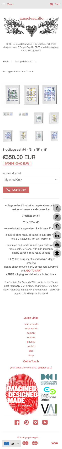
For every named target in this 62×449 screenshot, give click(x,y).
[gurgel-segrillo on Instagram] (35, 423)
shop (31, 355)
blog (31, 350)
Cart (56, 4)
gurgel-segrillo (32, 437)
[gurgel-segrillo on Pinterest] (26, 423)
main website (31, 324)
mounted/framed (12, 173)
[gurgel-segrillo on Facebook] (17, 423)
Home (5, 61)
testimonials (31, 328)
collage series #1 (24, 61)
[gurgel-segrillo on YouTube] (45, 423)
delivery (31, 333)
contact (31, 346)
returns (31, 337)
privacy (31, 341)
